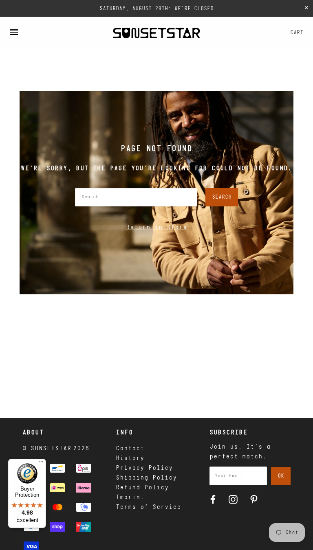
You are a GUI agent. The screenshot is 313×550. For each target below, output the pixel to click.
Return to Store (156, 227)
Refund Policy (142, 487)
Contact (130, 448)
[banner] (156, 33)
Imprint (130, 497)
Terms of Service (148, 507)
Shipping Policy (146, 478)
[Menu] (41, 464)
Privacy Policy (144, 468)
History (130, 458)
